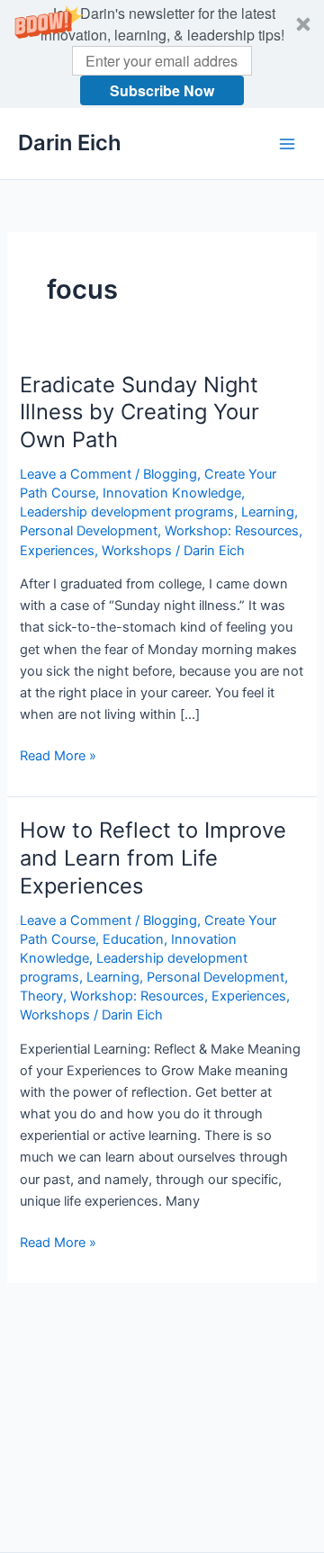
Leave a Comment (75, 474)
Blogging (170, 474)
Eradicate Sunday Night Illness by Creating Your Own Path (139, 412)
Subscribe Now (162, 90)
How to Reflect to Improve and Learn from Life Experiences (153, 858)
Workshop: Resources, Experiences (178, 996)
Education (133, 939)
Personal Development (89, 531)
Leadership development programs (127, 512)
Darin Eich (70, 143)
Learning (267, 512)
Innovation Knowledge (172, 493)
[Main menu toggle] (287, 144)
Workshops (137, 551)
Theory (41, 996)
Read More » (58, 757)
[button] (162, 54)
